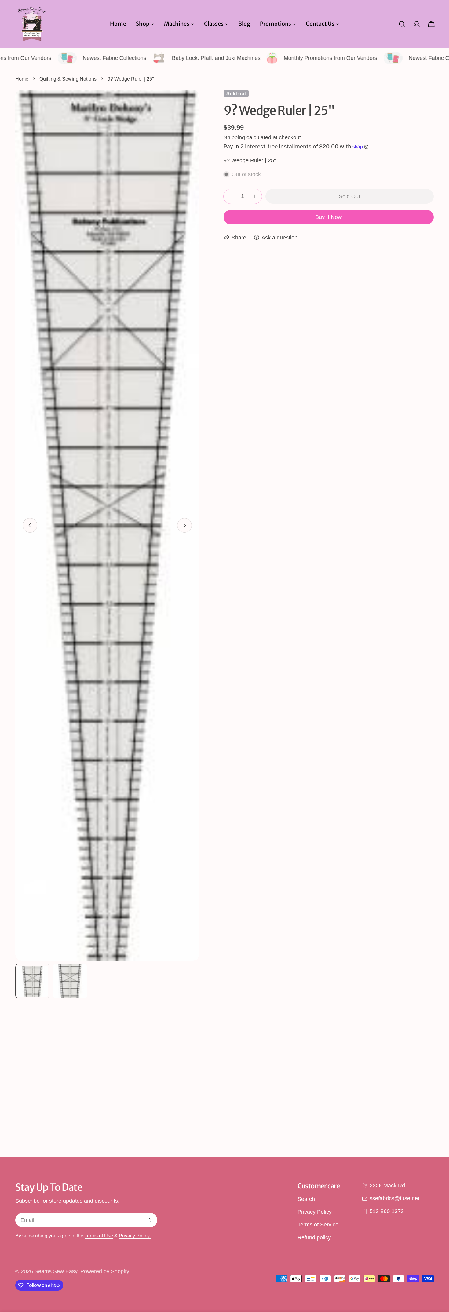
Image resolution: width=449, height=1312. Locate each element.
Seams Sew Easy (56, 1271)
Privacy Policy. (135, 1235)
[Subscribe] (150, 1220)
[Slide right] (184, 525)
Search (306, 1199)
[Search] (402, 24)
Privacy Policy (315, 1212)
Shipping (234, 137)
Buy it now (328, 217)
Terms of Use (99, 1235)
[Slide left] (30, 525)
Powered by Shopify (104, 1271)
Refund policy (314, 1238)
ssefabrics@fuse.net (394, 1198)
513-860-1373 (387, 1211)
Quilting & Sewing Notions (68, 79)
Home (21, 79)
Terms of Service (318, 1225)
